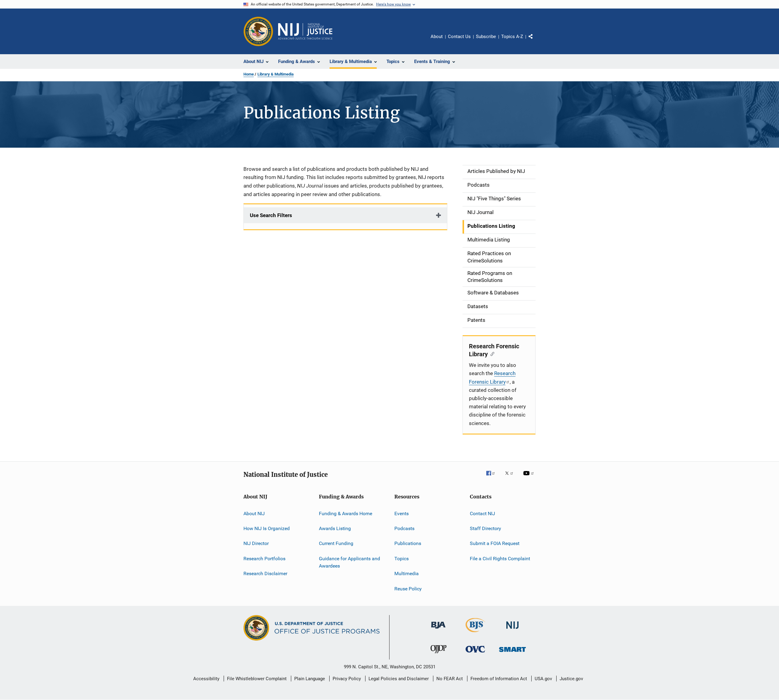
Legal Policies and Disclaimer (399, 678)
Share (535, 40)
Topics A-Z (512, 36)
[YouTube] (529, 477)
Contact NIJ (482, 513)
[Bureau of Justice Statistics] (475, 633)
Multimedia (406, 573)
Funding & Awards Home (345, 513)
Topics (401, 558)
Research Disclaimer (265, 573)
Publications (407, 543)
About (437, 36)
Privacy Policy (347, 678)
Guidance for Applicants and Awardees (349, 562)
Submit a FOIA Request (494, 543)
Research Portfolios (264, 558)
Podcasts (404, 528)
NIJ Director (256, 543)
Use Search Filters (271, 215)
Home (248, 74)
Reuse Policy (408, 588)
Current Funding (336, 543)
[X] (511, 477)
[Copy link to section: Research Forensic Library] (491, 353)
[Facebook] (493, 477)
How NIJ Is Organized (266, 528)
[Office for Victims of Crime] (475, 653)
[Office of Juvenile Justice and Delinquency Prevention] (438, 654)
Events (401, 513)
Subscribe (486, 36)
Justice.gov (571, 678)
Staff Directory (485, 528)
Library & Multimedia (275, 74)
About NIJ (254, 513)
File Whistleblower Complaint (257, 678)
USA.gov (543, 678)
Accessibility (206, 678)
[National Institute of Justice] (512, 630)
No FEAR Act (449, 678)
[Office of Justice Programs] (258, 31)
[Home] (305, 31)
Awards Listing (335, 528)
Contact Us (459, 36)
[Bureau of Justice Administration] (438, 629)
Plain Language (309, 678)
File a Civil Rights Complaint (500, 558)
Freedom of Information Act (498, 678)
